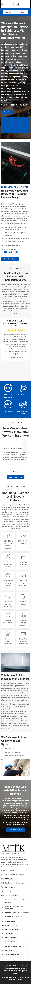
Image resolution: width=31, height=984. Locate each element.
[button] (2, 4)
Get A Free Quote (10, 259)
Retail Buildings (10, 937)
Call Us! (8, 12)
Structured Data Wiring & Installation (17, 913)
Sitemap (15, 973)
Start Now (7, 112)
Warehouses (9, 933)
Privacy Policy (22, 971)
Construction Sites (11, 942)
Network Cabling (10, 921)
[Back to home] (15, 4)
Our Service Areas (15, 830)
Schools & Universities (12, 954)
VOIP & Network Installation (14, 917)
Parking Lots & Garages (13, 946)
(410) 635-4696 (20, 105)
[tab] (13, 471)
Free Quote (21, 12)
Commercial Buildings (12, 929)
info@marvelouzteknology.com (15, 883)
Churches (8, 950)
